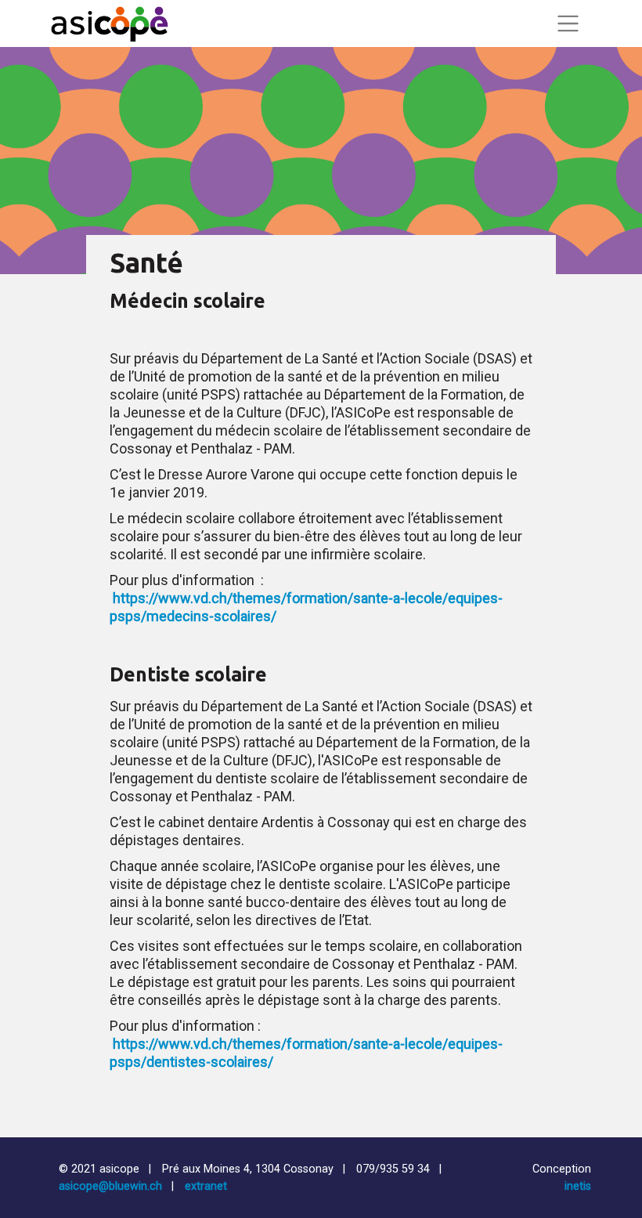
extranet (206, 1186)
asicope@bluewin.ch (110, 1186)
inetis (577, 1186)
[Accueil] (109, 23)
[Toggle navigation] (567, 23)
